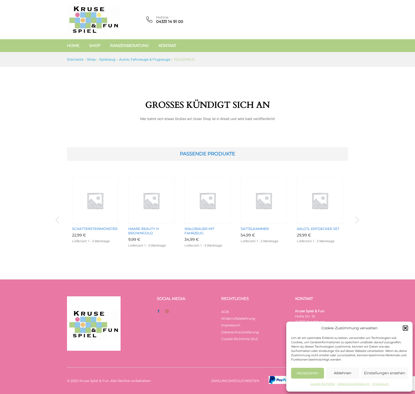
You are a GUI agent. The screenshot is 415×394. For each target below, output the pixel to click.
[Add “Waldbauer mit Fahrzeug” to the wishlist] (213, 221)
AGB (225, 312)
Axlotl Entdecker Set (318, 229)
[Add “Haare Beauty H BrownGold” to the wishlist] (157, 221)
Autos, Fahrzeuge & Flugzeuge (144, 59)
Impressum (380, 384)
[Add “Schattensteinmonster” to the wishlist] (101, 221)
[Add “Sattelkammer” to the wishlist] (269, 221)
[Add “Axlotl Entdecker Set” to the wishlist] (325, 221)
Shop (94, 46)
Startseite (75, 59)
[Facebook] (158, 311)
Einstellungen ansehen (384, 373)
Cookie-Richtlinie (322, 384)
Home (73, 46)
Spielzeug (107, 59)
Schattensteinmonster (94, 229)
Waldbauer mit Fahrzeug (199, 231)
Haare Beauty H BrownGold (143, 231)
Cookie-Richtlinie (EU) (239, 339)
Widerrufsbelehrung (238, 318)
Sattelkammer (255, 229)
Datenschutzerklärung (353, 384)
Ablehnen (342, 373)
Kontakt (167, 46)
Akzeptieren (307, 373)
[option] (95, 217)
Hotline (162, 17)
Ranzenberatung (129, 46)
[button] (405, 328)
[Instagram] (167, 311)
